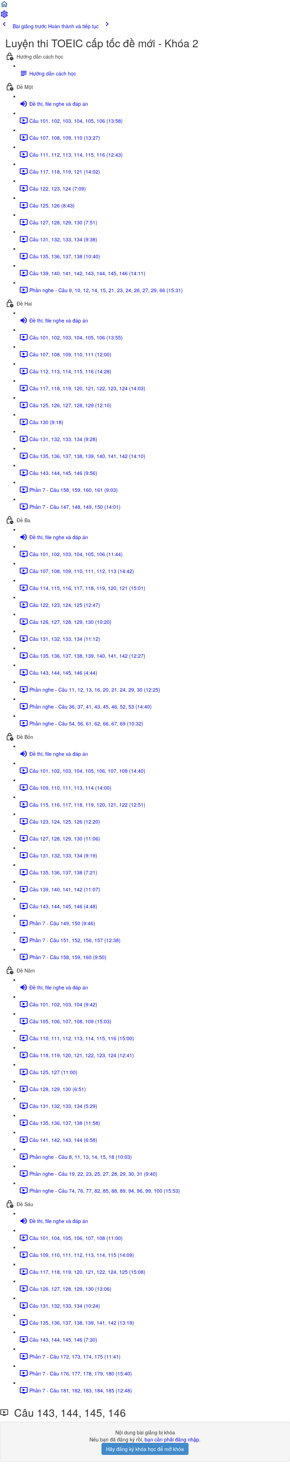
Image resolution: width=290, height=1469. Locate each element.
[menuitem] (4, 16)
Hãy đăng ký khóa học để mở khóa (145, 1448)
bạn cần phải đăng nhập (172, 1439)
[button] (4, 6)
